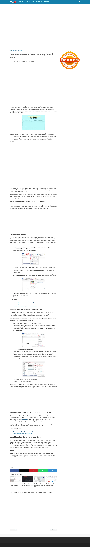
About (36, 540)
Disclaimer (56, 540)
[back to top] (87, 543)
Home (32, 540)
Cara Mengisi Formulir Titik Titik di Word (23, 304)
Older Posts (53, 529)
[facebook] (14, 470)
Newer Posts (13, 529)
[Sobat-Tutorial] (13, 2)
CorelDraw (39, 1)
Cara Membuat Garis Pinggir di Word (23, 431)
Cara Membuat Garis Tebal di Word (22, 433)
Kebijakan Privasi (49, 540)
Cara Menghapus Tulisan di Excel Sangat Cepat (24, 302)
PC (33, 1)
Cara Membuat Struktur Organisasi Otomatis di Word (25, 306)
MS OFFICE (46, 1)
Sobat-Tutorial (46, 544)
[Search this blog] (79, 2)
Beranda (21, 1)
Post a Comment (30, 61)
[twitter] (24, 470)
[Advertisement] (33, 94)
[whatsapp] (43, 470)
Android (28, 1)
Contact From (42, 540)
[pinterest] (33, 470)
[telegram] (52, 470)
